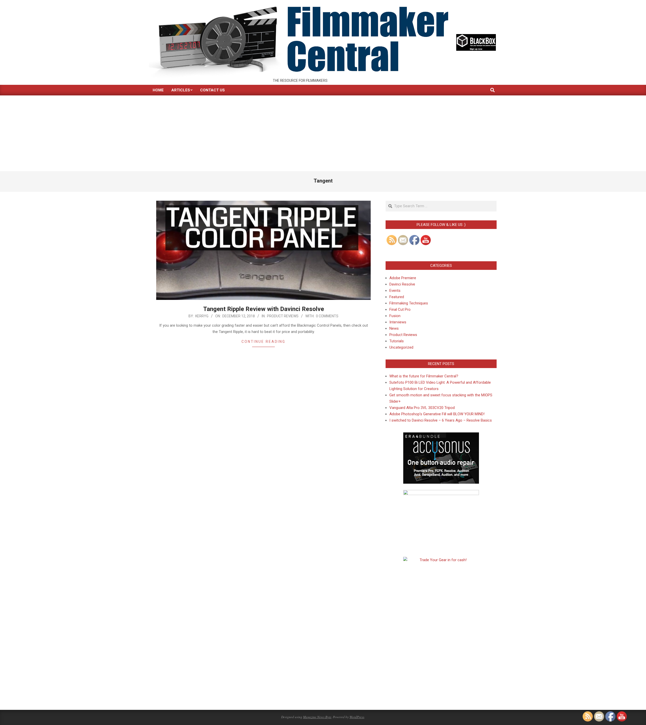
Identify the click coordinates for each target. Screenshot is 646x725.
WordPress (356, 717)
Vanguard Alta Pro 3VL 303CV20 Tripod (422, 407)
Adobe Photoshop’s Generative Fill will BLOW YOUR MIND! (436, 414)
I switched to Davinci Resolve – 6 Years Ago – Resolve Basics (440, 420)
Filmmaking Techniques (408, 303)
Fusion (394, 316)
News (394, 328)
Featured (396, 297)
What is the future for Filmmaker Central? (423, 376)
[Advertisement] (323, 133)
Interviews (397, 322)
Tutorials (396, 341)
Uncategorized (401, 347)
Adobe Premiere (402, 278)
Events (394, 290)
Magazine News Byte (317, 717)
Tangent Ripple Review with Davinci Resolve (263, 309)
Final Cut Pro (400, 309)
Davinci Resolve (402, 284)
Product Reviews (283, 316)
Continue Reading (263, 342)
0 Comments (327, 316)
